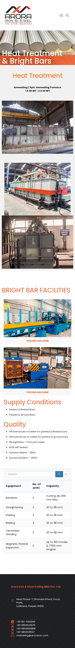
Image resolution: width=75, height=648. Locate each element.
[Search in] (66, 474)
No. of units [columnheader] (37, 486)
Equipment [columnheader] (13, 486)
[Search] (59, 474)
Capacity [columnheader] (52, 486)
